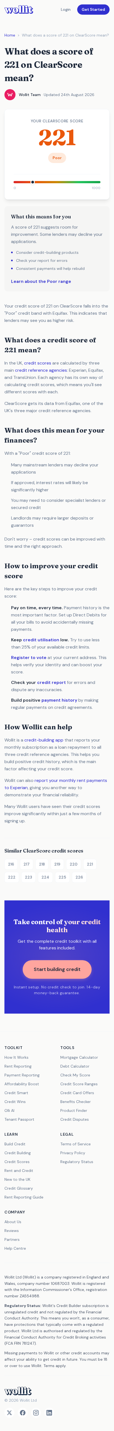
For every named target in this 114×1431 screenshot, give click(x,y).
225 (62, 877)
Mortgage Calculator (79, 1057)
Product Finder (73, 1110)
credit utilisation (41, 640)
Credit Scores (17, 1161)
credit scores (37, 363)
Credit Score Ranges (79, 1083)
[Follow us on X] (9, 1413)
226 (79, 877)
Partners (12, 1239)
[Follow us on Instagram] (36, 1413)
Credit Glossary (18, 1188)
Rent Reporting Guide (23, 1197)
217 (27, 864)
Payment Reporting (22, 1075)
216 (11, 864)
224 (45, 877)
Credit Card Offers (77, 1092)
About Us (12, 1221)
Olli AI (9, 1110)
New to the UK (17, 1179)
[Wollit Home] (57, 1391)
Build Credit (14, 1143)
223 (28, 877)
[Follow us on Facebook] (23, 1413)
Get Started (93, 9)
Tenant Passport (19, 1119)
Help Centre (15, 1248)
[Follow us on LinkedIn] (49, 1413)
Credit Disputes (74, 1119)
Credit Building (17, 1152)
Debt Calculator (74, 1066)
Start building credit (57, 969)
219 (57, 864)
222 (11, 877)
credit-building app (43, 740)
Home (9, 35)
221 (90, 864)
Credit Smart (16, 1092)
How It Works (16, 1057)
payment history (59, 700)
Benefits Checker (75, 1101)
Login (66, 9)
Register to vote (28, 657)
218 (42, 864)
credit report (51, 682)
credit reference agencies (41, 370)
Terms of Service (75, 1143)
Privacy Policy (72, 1152)
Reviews (11, 1230)
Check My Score (75, 1075)
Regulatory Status (76, 1161)
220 (73, 864)
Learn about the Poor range (41, 281)
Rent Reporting (18, 1066)
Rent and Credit (18, 1170)
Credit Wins (15, 1101)
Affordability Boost (21, 1083)
